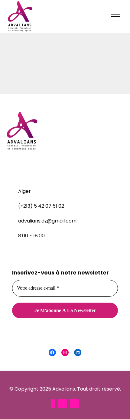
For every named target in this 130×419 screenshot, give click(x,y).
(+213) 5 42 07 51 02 (41, 206)
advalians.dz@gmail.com (47, 220)
